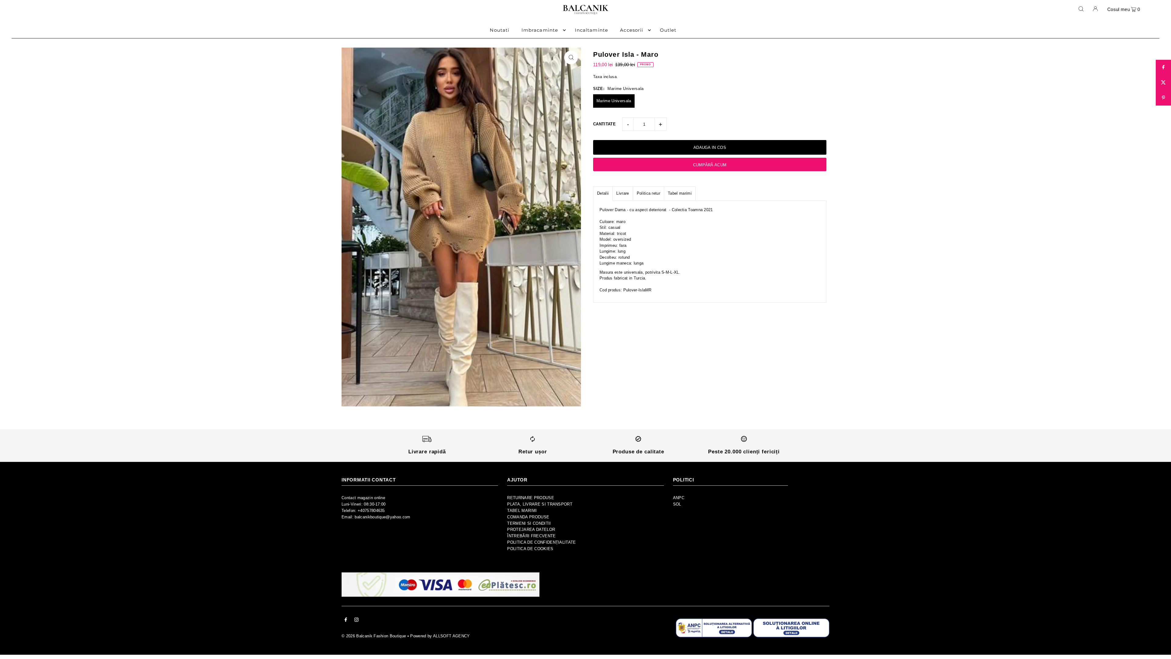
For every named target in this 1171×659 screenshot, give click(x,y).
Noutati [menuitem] (499, 30)
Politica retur (649, 193)
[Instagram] (356, 621)
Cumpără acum (710, 165)
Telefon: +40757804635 (363, 510)
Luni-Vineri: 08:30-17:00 (364, 504)
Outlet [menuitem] (668, 30)
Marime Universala (613, 101)
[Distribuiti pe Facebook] (1163, 67)
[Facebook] (346, 621)
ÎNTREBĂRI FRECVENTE (531, 536)
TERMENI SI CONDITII (529, 523)
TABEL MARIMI (522, 510)
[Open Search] (1081, 9)
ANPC (678, 497)
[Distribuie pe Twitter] (1163, 82)
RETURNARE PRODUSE (530, 497)
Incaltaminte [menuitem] (591, 30)
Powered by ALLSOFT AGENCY (440, 636)
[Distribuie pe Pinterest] (1163, 98)
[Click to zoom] (571, 57)
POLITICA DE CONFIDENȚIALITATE (541, 542)
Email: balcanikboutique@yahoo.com (376, 517)
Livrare (622, 193)
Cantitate (604, 124)
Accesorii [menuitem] (631, 30)
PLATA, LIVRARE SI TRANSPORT (539, 504)
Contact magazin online (363, 497)
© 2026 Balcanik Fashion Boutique (374, 636)
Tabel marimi (680, 193)
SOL (677, 504)
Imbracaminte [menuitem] (539, 30)
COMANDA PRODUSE (528, 517)
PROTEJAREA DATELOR (531, 529)
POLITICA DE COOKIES (530, 548)
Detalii (603, 193)
